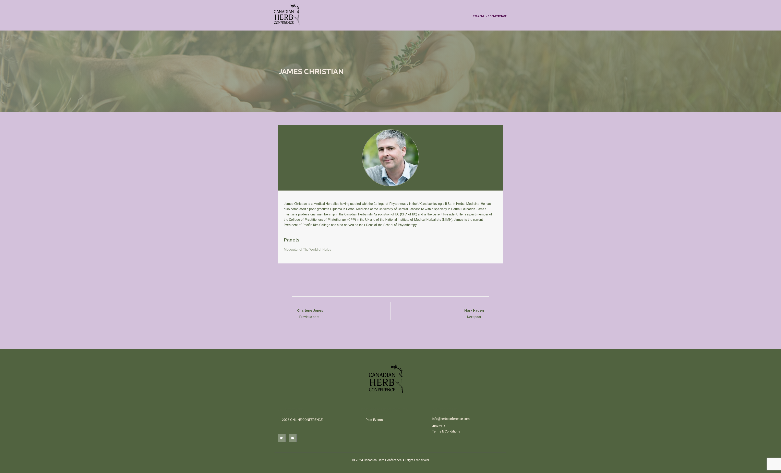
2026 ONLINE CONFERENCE (489, 16)
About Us (438, 426)
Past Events (374, 420)
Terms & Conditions (446, 431)
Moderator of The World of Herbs (307, 249)
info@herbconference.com (451, 419)
